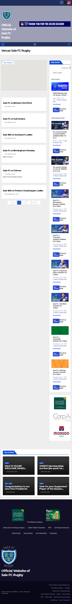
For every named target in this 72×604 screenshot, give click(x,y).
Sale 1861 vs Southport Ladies (17, 134)
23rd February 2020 (11, 194)
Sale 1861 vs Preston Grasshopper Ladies (23, 190)
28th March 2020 (10, 122)
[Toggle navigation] (35, 44)
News (10, 483)
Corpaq (58, 594)
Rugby (7, 463)
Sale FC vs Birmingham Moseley (19, 150)
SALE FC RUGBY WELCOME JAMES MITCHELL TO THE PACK (18, 468)
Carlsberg (67, 588)
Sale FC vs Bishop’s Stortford (17, 103)
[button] (65, 44)
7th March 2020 (9, 174)
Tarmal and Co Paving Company (14, 527)
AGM (6, 483)
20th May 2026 (45, 492)
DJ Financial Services (61, 527)
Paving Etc (53, 533)
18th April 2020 (9, 106)
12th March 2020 (10, 154)
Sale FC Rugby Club (60, 175)
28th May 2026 (10, 492)
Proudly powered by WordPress (10, 591)
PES (49, 527)
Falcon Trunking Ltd (64, 600)
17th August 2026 (11, 471)
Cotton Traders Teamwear (36, 527)
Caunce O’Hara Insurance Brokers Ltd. (59, 585)
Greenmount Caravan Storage (62, 597)
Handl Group (54, 600)
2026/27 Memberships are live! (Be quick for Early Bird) (51, 468)
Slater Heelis (16, 533)
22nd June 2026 (45, 471)
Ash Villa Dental (41, 533)
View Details (57, 104)
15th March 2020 (10, 138)
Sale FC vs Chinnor (12, 170)
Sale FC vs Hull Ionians (14, 119)
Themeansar (4, 593)
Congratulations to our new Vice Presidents (17, 487)
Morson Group (66, 594)
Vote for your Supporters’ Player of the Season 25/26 (53, 488)
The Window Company (34, 522)
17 (34, 203)
